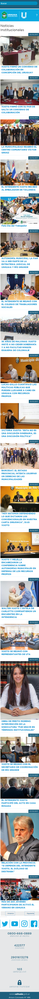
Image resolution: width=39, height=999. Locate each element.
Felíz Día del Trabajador (14, 225)
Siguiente (30, 913)
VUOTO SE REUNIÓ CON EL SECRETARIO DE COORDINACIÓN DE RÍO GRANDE (19, 767)
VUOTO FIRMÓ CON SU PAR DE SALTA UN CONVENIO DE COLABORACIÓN (18, 109)
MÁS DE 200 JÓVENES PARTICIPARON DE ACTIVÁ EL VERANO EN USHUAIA (17, 905)
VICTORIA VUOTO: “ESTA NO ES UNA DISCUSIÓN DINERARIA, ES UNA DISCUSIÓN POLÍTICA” (18, 433)
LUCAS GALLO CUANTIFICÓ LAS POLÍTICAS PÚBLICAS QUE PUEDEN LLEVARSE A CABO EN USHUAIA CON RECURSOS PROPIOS (19, 390)
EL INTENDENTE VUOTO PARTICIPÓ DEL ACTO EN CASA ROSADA (18, 803)
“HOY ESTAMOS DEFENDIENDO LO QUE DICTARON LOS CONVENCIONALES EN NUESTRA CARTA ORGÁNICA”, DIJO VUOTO (19, 519)
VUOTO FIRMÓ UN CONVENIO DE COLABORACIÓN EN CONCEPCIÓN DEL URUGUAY (19, 69)
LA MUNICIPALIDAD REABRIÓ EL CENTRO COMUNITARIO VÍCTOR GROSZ (19, 150)
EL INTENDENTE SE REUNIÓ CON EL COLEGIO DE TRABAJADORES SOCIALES (19, 304)
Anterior (10, 913)
